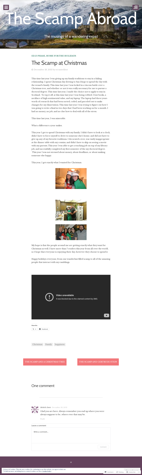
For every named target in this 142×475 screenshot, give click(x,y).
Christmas (37, 344)
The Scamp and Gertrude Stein (98, 362)
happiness (60, 344)
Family (48, 344)
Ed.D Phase (38, 56)
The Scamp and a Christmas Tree (45, 362)
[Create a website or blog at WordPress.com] (71, 462)
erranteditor (62, 70)
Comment (103, 447)
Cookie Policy (46, 471)
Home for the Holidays (61, 56)
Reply (42, 419)
